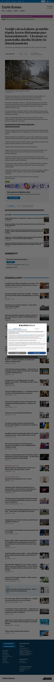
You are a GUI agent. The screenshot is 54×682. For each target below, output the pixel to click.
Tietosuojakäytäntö (42, 357)
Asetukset (17, 353)
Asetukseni (36, 328)
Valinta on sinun (17, 328)
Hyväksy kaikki (36, 353)
